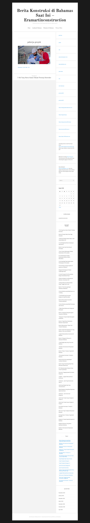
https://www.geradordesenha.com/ (65, 107)
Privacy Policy (59, 28)
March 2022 (61, 501)
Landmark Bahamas (37, 28)
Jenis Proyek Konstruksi (63, 467)
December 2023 (62, 498)
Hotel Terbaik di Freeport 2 (64, 463)
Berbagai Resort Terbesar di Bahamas (64, 453)
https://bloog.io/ (70, 156)
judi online (61, 71)
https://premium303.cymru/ (64, 129)
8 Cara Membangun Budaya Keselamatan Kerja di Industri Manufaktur (64, 257)
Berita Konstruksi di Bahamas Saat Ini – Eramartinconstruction (45, 15)
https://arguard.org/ (63, 114)
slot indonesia (61, 85)
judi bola (60, 35)
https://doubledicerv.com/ (64, 168)
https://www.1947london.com (64, 136)
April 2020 (61, 509)
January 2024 (61, 495)
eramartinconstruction (63, 218)
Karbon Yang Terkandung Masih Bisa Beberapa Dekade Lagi (66, 470)
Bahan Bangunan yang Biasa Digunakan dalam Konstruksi (65, 441)
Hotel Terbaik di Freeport (64, 461)
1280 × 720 (27, 67)
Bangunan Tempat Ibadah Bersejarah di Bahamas (66, 450)
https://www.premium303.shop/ (65, 122)
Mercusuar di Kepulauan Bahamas (66, 475)
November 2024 (62, 492)
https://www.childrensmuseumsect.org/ (66, 146)
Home (29, 28)
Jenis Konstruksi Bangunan (64, 465)
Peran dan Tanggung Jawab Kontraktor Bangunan (64, 478)
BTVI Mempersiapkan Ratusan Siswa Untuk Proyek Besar (66, 456)
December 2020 (62, 504)
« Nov (60, 207)
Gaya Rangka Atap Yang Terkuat (65, 458)
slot (59, 49)
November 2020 (62, 506)
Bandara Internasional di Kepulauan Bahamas (66, 444)
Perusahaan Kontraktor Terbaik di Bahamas (66, 481)
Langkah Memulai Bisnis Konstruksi (66, 473)
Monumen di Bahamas (48, 28)
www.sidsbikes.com (62, 64)
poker (60, 42)
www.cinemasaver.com (63, 57)
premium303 (61, 93)
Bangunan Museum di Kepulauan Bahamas (65, 447)
